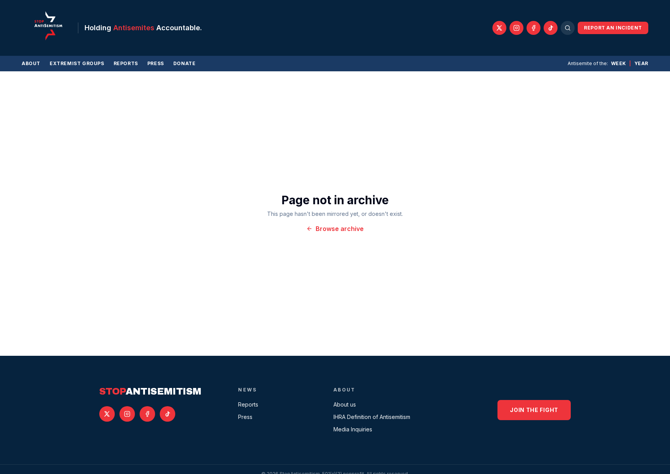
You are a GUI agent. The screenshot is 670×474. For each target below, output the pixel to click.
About (31, 63)
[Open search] (568, 28)
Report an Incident (613, 28)
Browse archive (340, 229)
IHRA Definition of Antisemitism (371, 417)
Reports (126, 63)
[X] (499, 28)
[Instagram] (516, 28)
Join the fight (534, 410)
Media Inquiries (352, 429)
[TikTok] (551, 28)
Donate (184, 63)
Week (618, 63)
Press (155, 63)
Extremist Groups (77, 63)
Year (641, 63)
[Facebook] (533, 28)
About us (344, 404)
